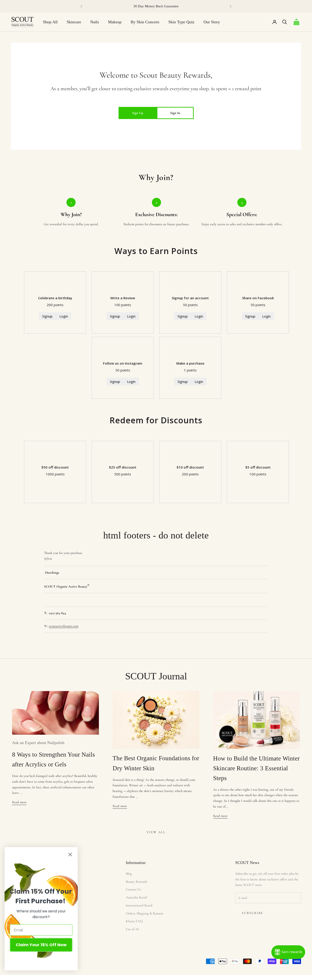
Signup (47, 316)
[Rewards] (288, 952)
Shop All (50, 22)
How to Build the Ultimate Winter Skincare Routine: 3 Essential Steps (256, 768)
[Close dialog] (70, 854)
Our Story (212, 22)
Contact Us (133, 889)
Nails (94, 22)
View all (156, 832)
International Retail (139, 905)
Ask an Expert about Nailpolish (38, 742)
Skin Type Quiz (181, 22)
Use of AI (132, 929)
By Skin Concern (145, 22)
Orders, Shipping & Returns (144, 913)
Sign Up (137, 113)
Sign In (175, 113)
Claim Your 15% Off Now (41, 945)
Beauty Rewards (136, 882)
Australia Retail (136, 897)
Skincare (74, 22)
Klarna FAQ (134, 921)
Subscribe (252, 913)
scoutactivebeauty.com (63, 626)
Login (63, 316)
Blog (129, 874)
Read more (19, 802)
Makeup (115, 22)
